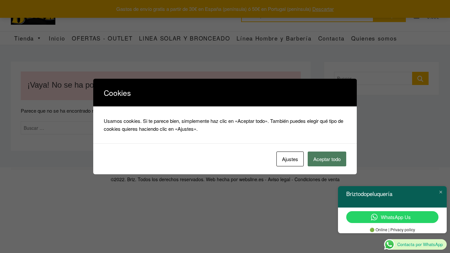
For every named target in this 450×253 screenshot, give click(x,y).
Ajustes (290, 158)
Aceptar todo (327, 158)
